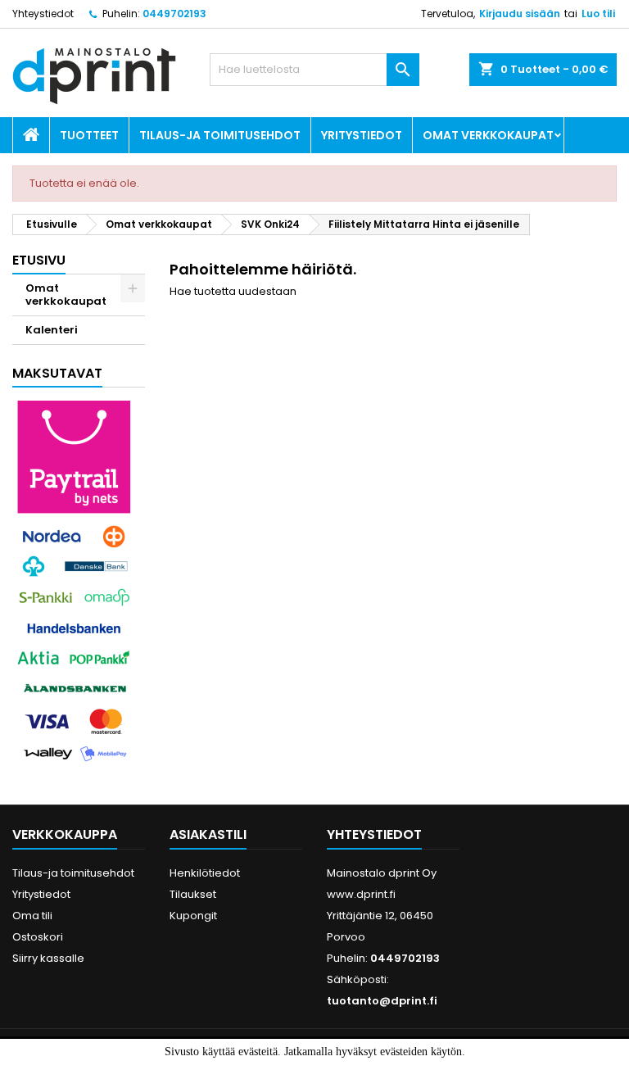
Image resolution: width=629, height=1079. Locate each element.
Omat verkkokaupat (488, 135)
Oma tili (32, 915)
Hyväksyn (287, 1069)
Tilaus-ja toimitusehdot (220, 135)
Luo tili (598, 13)
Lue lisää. (352, 1069)
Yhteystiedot (43, 13)
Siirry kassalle (48, 958)
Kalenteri (51, 330)
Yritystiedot (361, 135)
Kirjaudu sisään (519, 13)
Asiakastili (208, 834)
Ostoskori (37, 937)
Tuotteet (89, 135)
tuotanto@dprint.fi (382, 1001)
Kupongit (193, 915)
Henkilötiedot (205, 873)
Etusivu (39, 260)
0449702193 (174, 13)
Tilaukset (193, 894)
